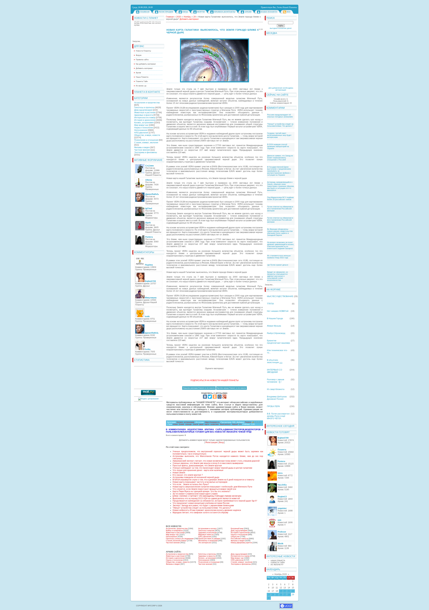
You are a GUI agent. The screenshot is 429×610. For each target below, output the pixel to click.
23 (269, 594)
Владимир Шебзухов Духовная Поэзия (277, 397)
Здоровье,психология (207, 533)
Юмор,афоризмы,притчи (241, 543)
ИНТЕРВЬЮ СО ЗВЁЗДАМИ (274, 371)
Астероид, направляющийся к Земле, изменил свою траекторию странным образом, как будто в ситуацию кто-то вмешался (280, 186)
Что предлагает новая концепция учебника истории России (201, 503)
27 (285, 594)
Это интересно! (204, 543)
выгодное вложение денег (281, 28)
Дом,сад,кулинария (143, 110)
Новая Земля (179, 472)
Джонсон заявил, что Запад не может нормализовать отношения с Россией (280, 158)
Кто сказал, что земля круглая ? (188, 475)
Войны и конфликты (174, 530)
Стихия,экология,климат (176, 541)
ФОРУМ (201, 12)
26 (281, 594)
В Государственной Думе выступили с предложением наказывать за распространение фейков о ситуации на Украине (279, 171)
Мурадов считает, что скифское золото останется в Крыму (200, 512)
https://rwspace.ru (212, 422)
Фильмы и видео (142, 147)
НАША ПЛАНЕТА (278, 561)
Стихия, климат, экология (146, 142)
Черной (235, 424)
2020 (178, 17)
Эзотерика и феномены (145, 152)
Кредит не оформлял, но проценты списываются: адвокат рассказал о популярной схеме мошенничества (277, 276)
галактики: (214, 424)
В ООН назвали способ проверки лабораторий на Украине (278, 146)
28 (289, 594)
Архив (247, 12)
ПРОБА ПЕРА (273, 406)
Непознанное (140, 130)
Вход (185, 12)
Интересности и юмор (144, 117)
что (240, 424)
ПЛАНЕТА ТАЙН (278, 563)
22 (293, 591)
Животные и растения (145, 112)
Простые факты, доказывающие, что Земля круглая (197, 465)
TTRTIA (270, 304)
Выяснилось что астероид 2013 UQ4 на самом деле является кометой (206, 498)
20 (285, 591)
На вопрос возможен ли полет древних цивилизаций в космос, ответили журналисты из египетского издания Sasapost (280, 245)
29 (293, 594)
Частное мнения (142, 150)
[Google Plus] (224, 397)
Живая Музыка (274, 326)
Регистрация (166, 12)
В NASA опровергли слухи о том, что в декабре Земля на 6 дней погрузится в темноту (213, 480)
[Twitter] (210, 397)
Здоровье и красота (143, 115)
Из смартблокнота (275, 389)
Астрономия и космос (207, 528)
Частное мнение (173, 543)
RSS (288, 12)
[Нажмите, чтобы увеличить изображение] (214, 60)
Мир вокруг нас (141, 125)
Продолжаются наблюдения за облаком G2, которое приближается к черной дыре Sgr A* (215, 501)
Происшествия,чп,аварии (209, 539)
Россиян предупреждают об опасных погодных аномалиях (280, 116)
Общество (235, 537)
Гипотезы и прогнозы (144, 107)
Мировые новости (205, 535)
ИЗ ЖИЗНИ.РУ (277, 565)
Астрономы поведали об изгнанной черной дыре (196, 477)
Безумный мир (237, 528)
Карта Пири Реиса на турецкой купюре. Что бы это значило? (201, 491)
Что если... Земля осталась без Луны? (191, 484)
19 (281, 591)
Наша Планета (269, 12)
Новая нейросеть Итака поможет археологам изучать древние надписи (207, 510)
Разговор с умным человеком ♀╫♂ (275, 380)
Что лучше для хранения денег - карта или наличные (198, 470)
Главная (144, 12)
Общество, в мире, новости (147, 135)
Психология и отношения (146, 140)
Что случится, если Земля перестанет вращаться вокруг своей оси (204, 489)
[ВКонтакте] (205, 397)
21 (289, 591)
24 (273, 594)
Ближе (181, 424)
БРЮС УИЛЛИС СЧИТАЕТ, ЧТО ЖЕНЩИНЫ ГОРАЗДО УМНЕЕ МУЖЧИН (207, 496)
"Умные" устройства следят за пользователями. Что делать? (280, 125)
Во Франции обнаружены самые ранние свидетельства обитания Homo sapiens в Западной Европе (280, 232)
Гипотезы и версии (206, 530)
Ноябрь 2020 (280, 574)
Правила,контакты (224, 12)
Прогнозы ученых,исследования (180, 539)
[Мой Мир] (220, 397)
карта (207, 424)
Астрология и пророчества (147, 102)
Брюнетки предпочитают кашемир (278, 341)
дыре (201, 424)
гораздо (188, 424)
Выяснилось (225, 424)
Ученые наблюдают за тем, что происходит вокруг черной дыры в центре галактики (212, 468)
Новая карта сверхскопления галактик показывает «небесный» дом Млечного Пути (212, 487)
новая (175, 424)
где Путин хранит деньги (277, 265)
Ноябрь (187, 17)
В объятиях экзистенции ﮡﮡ (274, 361)
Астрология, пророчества (177, 528)
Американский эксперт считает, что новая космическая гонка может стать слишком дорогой (216, 461)
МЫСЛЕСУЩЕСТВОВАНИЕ (280, 296)
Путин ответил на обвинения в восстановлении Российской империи (280, 209)
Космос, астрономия (144, 122)
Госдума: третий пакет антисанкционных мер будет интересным (279, 135)
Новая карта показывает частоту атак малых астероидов (200, 482)
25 (277, 594)
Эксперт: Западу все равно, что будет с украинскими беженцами (203, 505)
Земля (195, 424)
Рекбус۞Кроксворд (276, 333)
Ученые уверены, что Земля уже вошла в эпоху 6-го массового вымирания (208, 463)
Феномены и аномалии (208, 541)
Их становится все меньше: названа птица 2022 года (279, 257)
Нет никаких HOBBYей (277, 311)
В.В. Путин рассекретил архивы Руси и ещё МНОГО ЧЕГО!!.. (278, 416)
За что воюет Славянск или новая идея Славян (195, 494)
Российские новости (239, 539)
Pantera (248, 422)
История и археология (145, 120)
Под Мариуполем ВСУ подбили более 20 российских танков (280, 198)
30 (269, 598)
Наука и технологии (143, 127)
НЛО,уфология (141, 132)
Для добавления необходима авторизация (280, 89)
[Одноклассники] (215, 397)
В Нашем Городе (275, 318)
